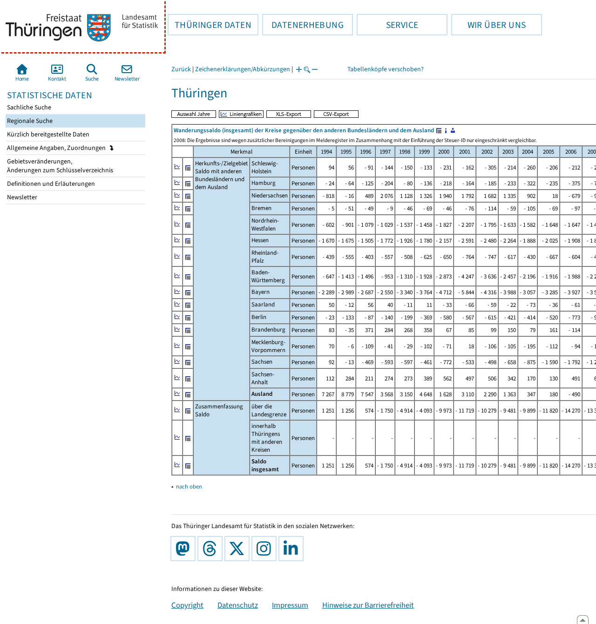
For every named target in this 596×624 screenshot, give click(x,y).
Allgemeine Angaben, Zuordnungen (57, 147)
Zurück (181, 69)
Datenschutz (237, 605)
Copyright (187, 605)
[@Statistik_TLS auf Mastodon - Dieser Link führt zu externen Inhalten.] (184, 548)
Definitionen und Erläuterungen (50, 183)
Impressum (290, 605)
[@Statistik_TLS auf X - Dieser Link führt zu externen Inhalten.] (238, 548)
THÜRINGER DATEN (209, 25)
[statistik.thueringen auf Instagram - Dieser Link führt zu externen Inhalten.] (265, 548)
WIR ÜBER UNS (488, 25)
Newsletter (21, 197)
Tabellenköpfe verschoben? (385, 69)
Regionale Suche (29, 120)
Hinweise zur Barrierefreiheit (368, 605)
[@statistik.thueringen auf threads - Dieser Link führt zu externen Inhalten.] (211, 548)
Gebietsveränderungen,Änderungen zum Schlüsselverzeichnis (59, 166)
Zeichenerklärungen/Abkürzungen (242, 69)
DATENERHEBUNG (303, 25)
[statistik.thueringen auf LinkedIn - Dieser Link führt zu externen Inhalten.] (292, 548)
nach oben (189, 486)
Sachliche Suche (28, 107)
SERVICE (387, 25)
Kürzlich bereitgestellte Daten (47, 134)
